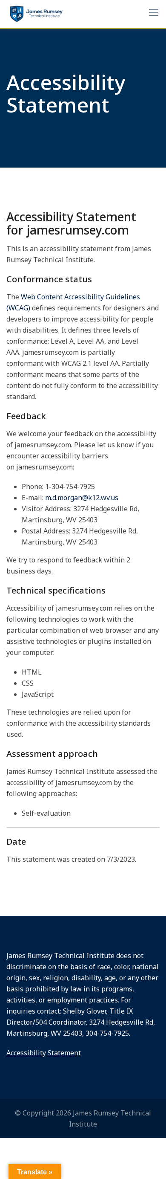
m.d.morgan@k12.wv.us (81, 497)
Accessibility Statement (43, 1052)
